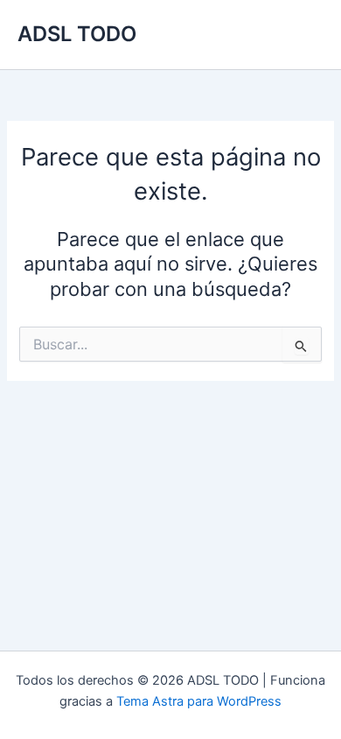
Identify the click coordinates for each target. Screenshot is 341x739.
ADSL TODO (76, 33)
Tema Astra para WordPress (199, 701)
